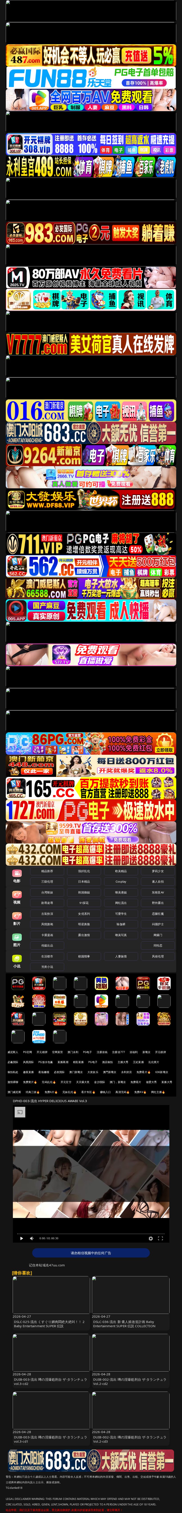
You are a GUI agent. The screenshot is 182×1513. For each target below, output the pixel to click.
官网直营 (57, 1052)
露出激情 (84, 935)
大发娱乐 (92, 1072)
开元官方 (66, 1082)
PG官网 (27, 1052)
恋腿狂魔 (158, 914)
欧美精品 (121, 871)
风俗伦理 (158, 956)
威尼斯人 (13, 1052)
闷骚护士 (158, 924)
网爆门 (158, 935)
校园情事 (84, 956)
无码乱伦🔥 (49, 1082)
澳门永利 (72, 1052)
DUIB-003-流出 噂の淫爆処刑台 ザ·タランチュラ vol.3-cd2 (50, 1381)
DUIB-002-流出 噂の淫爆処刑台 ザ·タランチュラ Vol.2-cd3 (129, 1439)
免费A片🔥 (51, 1092)
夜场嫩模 (43, 1072)
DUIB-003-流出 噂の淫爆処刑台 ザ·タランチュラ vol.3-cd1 (50, 1439)
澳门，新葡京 (118, 1082)
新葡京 (146, 1052)
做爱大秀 (151, 1082)
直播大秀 (166, 1082)
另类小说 (47, 967)
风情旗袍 (47, 924)
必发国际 (59, 1072)
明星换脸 (84, 924)
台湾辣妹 (47, 892)
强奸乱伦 (84, 871)
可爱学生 (121, 914)
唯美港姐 (121, 892)
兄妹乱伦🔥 (69, 1092)
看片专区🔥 (88, 1092)
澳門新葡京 (110, 1072)
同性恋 (158, 945)
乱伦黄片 (153, 1062)
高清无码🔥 (122, 1092)
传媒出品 (47, 945)
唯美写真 (121, 935)
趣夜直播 (28, 1072)
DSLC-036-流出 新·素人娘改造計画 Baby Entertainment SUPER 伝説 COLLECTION (124, 1323)
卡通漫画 (47, 935)
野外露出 (158, 903)
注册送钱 (102, 1052)
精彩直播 (78, 1062)
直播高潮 (62, 1062)
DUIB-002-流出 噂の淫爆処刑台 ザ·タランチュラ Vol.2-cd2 (129, 1381)
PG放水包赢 (45, 1062)
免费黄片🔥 (30, 1082)
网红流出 (121, 903)
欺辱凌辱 (47, 903)
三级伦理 (47, 881)
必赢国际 (13, 1062)
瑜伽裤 (121, 924)
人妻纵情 (121, 956)
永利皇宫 (126, 1072)
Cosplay (121, 881)
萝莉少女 (158, 871)
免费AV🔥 (140, 1092)
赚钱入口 (105, 1092)
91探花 (84, 903)
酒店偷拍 (107, 1062)
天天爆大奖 (83, 1082)
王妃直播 (138, 1062)
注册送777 (118, 1052)
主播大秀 (123, 1062)
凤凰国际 (28, 1062)
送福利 (134, 1052)
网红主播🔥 (158, 1092)
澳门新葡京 (76, 1072)
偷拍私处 (13, 1072)
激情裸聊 (13, 1082)
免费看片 (136, 1082)
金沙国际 (99, 1082)
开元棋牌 (42, 1052)
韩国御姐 (84, 892)
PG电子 (87, 1052)
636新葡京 (161, 1072)
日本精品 (84, 881)
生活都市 (47, 956)
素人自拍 (158, 881)
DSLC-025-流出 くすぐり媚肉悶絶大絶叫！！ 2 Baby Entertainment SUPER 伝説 (49, 1323)
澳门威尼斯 (14, 1092)
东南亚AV (158, 892)
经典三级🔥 (33, 1092)
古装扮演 (47, 914)
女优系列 (84, 914)
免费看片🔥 (143, 1072)
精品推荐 (47, 871)
